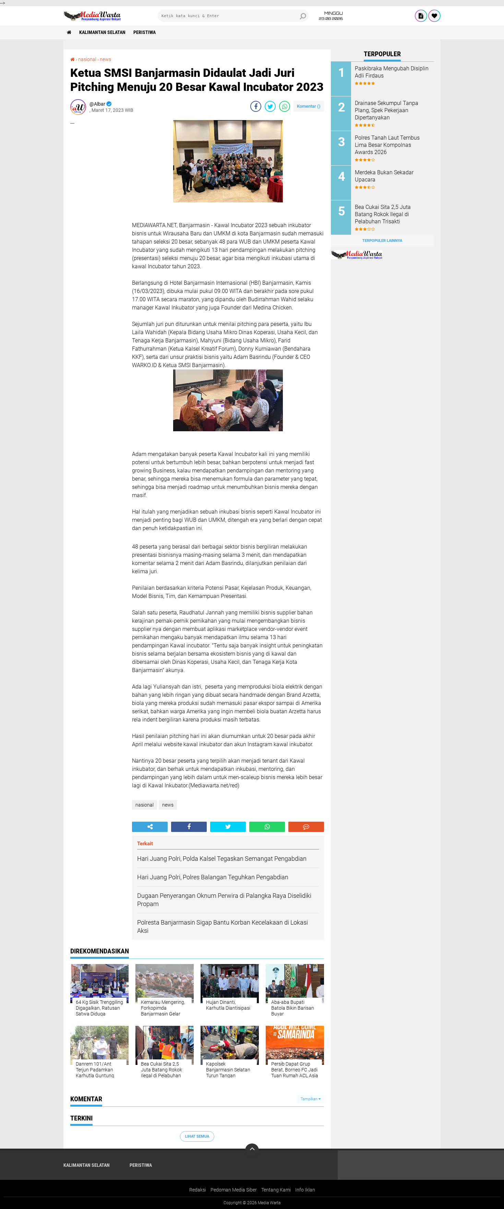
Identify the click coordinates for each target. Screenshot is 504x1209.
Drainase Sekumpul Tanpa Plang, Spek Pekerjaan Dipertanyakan (386, 110)
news (105, 59)
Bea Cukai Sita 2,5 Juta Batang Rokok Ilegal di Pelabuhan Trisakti (383, 214)
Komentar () (309, 106)
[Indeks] (421, 15)
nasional (87, 59)
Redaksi (197, 1190)
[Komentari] (306, 827)
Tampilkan (310, 1099)
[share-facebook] (255, 106)
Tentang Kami (276, 1190)
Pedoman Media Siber (234, 1190)
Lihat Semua (197, 1136)
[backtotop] (252, 1150)
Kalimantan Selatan (102, 32)
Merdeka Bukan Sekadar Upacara (384, 176)
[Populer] (434, 15)
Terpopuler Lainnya (382, 240)
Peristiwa (144, 32)
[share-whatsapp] (284, 106)
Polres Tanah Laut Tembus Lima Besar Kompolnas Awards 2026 (387, 144)
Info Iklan (305, 1190)
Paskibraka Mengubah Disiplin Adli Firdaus (392, 72)
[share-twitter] (270, 106)
